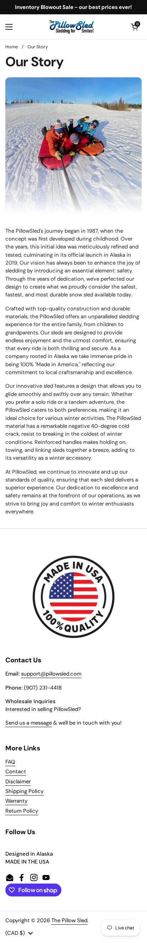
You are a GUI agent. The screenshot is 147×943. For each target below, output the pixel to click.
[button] (134, 27)
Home (11, 47)
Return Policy (21, 810)
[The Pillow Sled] (71, 27)
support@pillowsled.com (51, 673)
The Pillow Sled (69, 920)
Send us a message (28, 722)
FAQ (10, 761)
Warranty (16, 800)
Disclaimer (18, 781)
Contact (15, 771)
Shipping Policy (24, 791)
